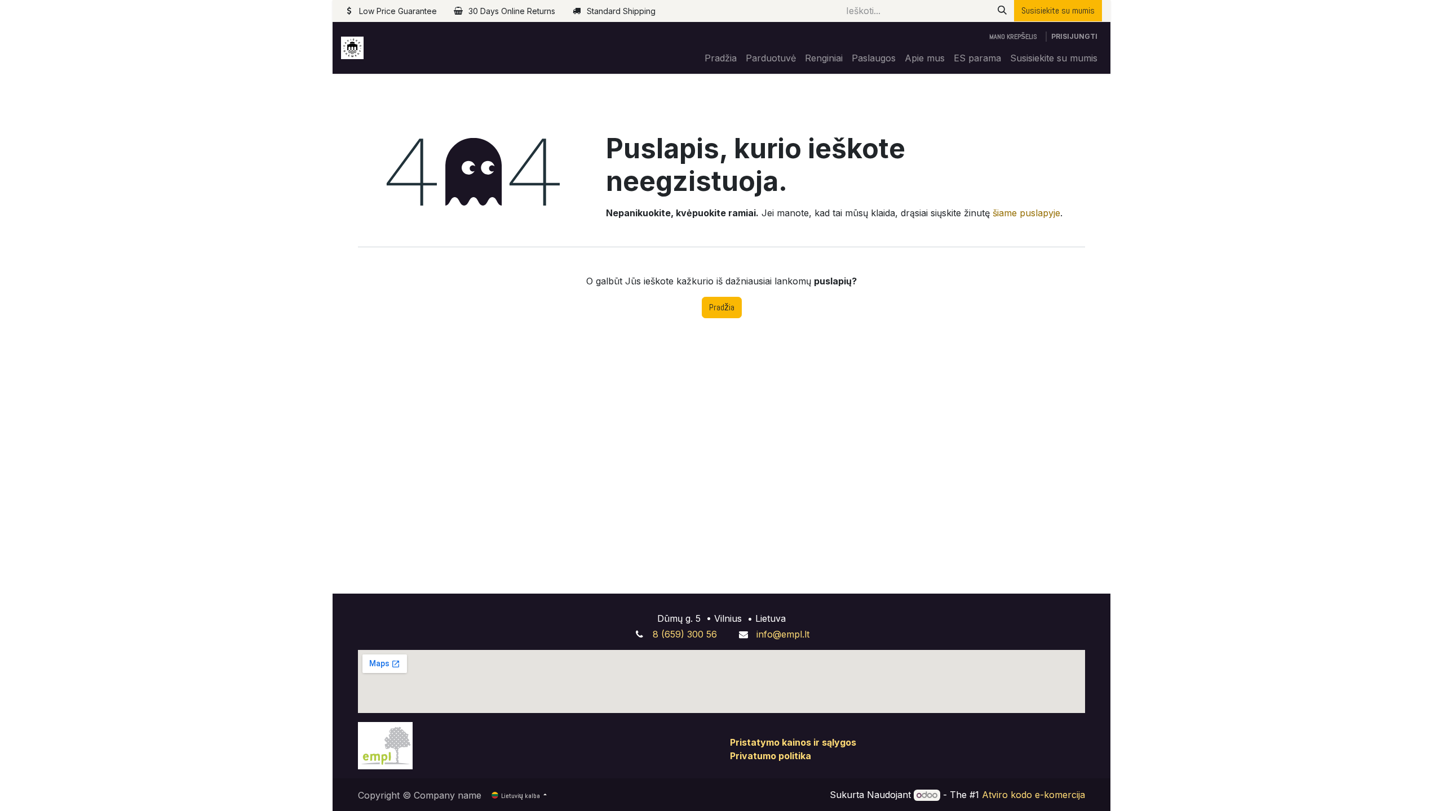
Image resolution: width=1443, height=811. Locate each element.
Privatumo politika (770, 755)
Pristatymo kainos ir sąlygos (793, 742)
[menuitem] (720, 58)
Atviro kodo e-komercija (1033, 794)
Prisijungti (1074, 36)
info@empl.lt (782, 634)
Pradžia (721, 307)
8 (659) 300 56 (685, 634)
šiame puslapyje (1026, 213)
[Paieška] (1002, 10)
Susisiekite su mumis (1058, 10)
